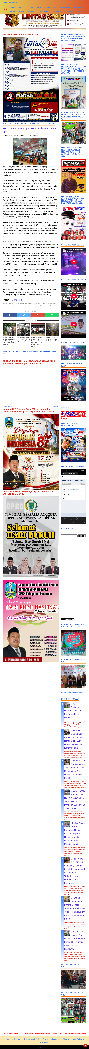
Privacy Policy (76, 1039)
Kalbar (31, 12)
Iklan (21, 7)
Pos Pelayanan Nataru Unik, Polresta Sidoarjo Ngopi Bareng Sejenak (23, 339)
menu (79, 12)
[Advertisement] (74, 554)
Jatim (39, 7)
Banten (13, 12)
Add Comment (33, 135)
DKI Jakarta (78, 7)
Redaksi (13, 7)
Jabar (55, 7)
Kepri (39, 12)
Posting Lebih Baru (8, 406)
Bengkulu (47, 12)
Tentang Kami (29, 1039)
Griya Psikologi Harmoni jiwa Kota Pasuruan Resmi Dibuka (73, 710)
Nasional (58, 12)
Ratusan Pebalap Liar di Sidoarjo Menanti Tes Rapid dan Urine (52, 339)
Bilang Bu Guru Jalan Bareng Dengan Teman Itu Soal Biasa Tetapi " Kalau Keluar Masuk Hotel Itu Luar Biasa (74, 908)
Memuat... (66, 407)
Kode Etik (42, 1039)
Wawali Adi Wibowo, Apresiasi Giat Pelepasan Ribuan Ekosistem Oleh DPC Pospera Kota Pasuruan (37, 342)
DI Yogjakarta (65, 7)
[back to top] (85, 1045)
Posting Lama (54, 406)
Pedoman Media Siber (58, 1039)
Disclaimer (44, 1042)
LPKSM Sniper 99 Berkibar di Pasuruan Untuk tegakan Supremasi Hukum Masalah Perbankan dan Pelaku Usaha (74, 833)
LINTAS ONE (10, 2)
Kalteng (22, 12)
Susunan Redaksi (13, 1039)
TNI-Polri (30, 7)
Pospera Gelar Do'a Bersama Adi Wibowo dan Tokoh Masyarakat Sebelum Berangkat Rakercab (9, 341)
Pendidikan (69, 12)
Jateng (47, 7)
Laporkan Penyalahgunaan (73, 693)
